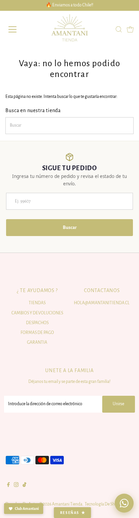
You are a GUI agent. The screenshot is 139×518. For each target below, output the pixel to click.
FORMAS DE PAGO (37, 332)
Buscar (70, 227)
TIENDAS (37, 303)
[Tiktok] (24, 485)
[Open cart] (130, 29)
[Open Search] (119, 29)
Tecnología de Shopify (104, 504)
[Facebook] (8, 485)
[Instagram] (16, 485)
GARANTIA (37, 342)
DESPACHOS (37, 322)
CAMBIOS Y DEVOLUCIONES (37, 313)
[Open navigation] (19, 29)
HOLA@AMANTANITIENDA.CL (102, 303)
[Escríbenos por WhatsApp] (124, 503)
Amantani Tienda (67, 504)
